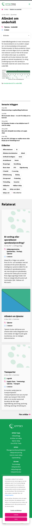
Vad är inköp (16, 441)
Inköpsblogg (16, 436)
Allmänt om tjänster (13, 316)
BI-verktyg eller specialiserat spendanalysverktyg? (14, 240)
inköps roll (6, 193)
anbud (23, 153)
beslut (17, 160)
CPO (14, 167)
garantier (16, 182)
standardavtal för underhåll (13, 83)
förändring (17, 178)
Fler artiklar (24, 414)
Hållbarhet (6, 185)
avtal (20, 156)
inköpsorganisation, (13, 249)
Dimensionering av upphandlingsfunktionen (15, 110)
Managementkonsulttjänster (16, 450)
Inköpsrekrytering (16, 452)
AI (16, 149)
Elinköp (17, 174)
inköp (4, 189)
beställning (17, 164)
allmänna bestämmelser (10, 153)
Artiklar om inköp (16, 438)
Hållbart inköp (17, 185)
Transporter (10, 372)
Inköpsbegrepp (16, 469)
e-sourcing (15, 171)
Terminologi (16, 464)
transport (16, 384)
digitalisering (24, 167)
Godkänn (16, 514)
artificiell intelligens (9, 156)
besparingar (6, 164)
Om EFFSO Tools (16, 443)
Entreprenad (6, 178)
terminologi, (21, 381)
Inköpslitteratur (16, 472)
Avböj (16, 519)
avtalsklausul (7, 160)
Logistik (9, 378)
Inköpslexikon (16, 467)
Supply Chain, (11, 381)
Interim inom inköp (16, 455)
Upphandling (16, 458)
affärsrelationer (8, 149)
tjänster (9, 254)
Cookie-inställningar (16, 510)
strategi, (19, 251)
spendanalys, (11, 251)
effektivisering (7, 174)
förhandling (6, 182)
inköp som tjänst (15, 189)
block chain (6, 167)
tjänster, (7, 27)
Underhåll (14, 27)
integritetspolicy (9, 495)
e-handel (5, 171)
